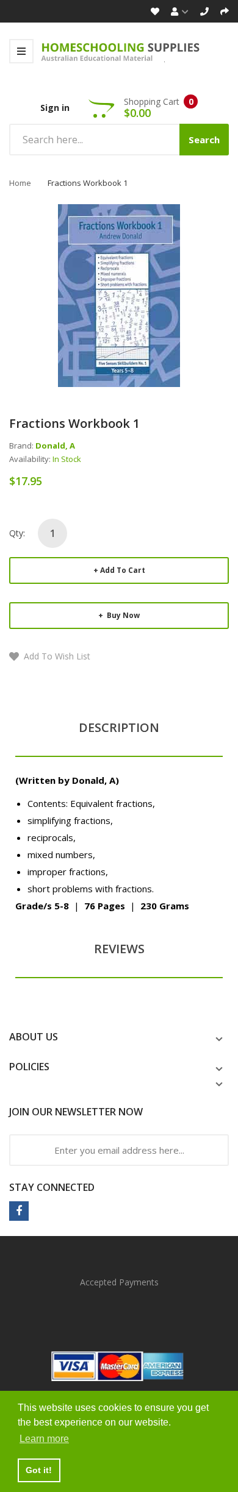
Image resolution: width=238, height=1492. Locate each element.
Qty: (17, 533)
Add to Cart (122, 570)
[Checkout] (224, 11)
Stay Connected (52, 1187)
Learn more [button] (44, 1438)
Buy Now (122, 615)
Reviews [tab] (119, 948)
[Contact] (204, 11)
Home (20, 182)
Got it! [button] (39, 1470)
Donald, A (55, 445)
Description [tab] (119, 727)
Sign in (55, 107)
